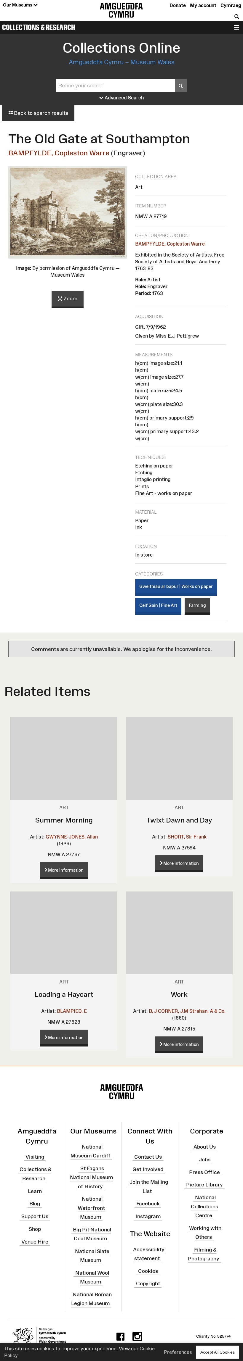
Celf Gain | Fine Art (158, 605)
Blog (34, 1204)
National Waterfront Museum (91, 1208)
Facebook (148, 1204)
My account (203, 5)
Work (179, 994)
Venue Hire (34, 1242)
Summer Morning (64, 820)
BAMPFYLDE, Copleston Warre (58, 153)
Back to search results (40, 113)
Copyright (148, 1283)
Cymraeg (230, 5)
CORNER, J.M (173, 1011)
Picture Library (204, 1185)
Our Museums (18, 4)
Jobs (204, 1159)
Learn (35, 1191)
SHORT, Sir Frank (187, 836)
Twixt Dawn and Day (179, 820)
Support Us (34, 1216)
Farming (197, 605)
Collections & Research (38, 27)
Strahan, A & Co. (207, 1011)
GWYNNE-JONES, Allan (72, 836)
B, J (153, 1011)
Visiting (34, 1157)
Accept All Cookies (217, 1352)
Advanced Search (123, 97)
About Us (205, 1147)
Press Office (204, 1172)
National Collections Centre (204, 1206)
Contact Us (148, 1157)
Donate (178, 5)
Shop (35, 1229)
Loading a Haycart (63, 994)
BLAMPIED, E (72, 1011)
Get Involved (147, 1169)
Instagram (148, 1216)
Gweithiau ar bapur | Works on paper (176, 586)
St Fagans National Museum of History (91, 1177)
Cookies (148, 1271)
